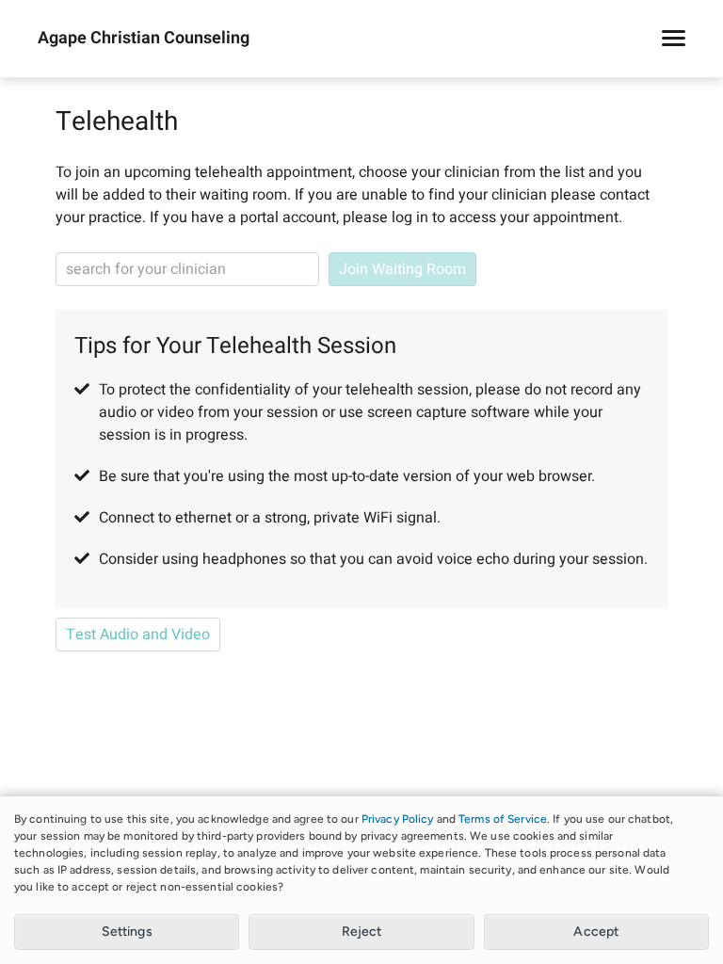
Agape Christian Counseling (143, 38)
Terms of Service (502, 819)
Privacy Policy (398, 819)
